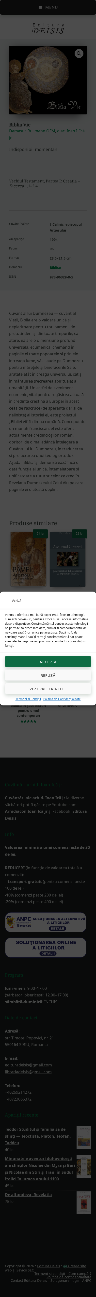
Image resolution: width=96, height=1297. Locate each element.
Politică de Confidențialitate (62, 699)
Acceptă (48, 661)
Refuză (48, 675)
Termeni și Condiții (28, 699)
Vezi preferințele (48, 688)
